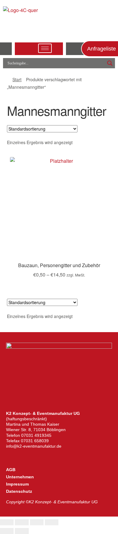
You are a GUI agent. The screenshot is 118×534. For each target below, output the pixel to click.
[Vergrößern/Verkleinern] (7, 522)
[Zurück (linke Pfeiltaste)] (7, 531)
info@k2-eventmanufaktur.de (33, 446)
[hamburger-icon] (45, 48)
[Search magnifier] (110, 63)
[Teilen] (37, 522)
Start (16, 79)
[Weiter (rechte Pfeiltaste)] (21, 531)
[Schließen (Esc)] (51, 522)
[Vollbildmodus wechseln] (21, 522)
